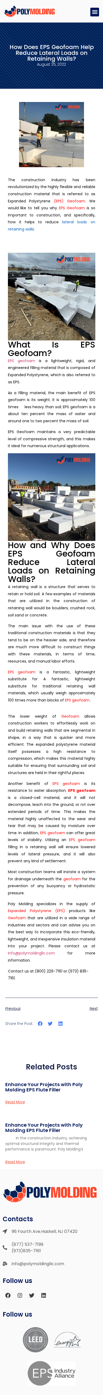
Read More (15, 1102)
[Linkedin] (43, 1295)
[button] (94, 12)
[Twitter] (31, 1295)
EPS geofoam (21, 360)
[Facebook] (8, 1295)
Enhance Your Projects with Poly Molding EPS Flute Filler (44, 1087)
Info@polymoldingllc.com (31, 953)
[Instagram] (20, 1295)
